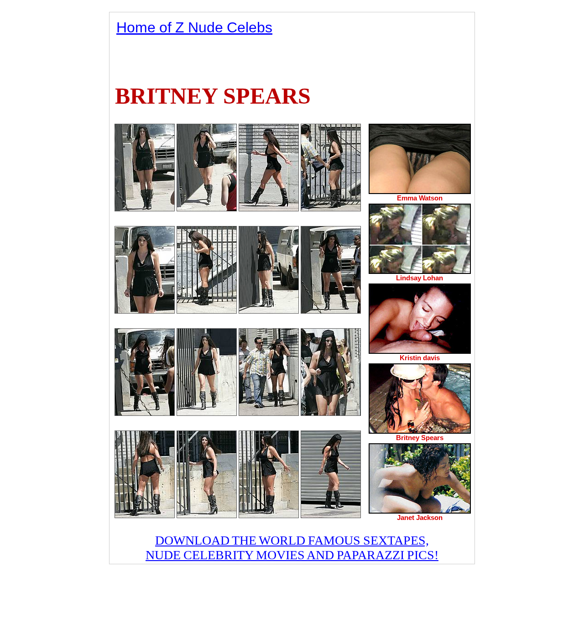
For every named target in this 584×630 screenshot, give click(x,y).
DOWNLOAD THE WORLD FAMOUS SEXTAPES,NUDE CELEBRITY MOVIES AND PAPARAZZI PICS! (292, 547)
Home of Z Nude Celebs (194, 27)
